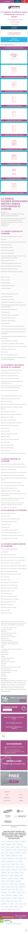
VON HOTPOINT (7, 800)
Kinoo (12, 901)
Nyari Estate (3, 909)
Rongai (12, 886)
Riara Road (17, 872)
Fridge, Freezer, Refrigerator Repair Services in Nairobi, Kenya (21, 917)
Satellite (24, 869)
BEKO (7, 794)
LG (21, 791)
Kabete (12, 903)
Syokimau (16, 878)
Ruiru (7, 852)
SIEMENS (21, 800)
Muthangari (9, 844)
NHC (13, 889)
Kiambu (2, 847)
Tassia (8, 881)
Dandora (22, 864)
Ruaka (25, 903)
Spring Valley (3, 903)
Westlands (3, 898)
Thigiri (11, 906)
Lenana (16, 858)
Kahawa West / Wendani (22, 849)
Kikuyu (18, 909)
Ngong (20, 858)
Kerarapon (3, 864)
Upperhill (24, 852)
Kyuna (16, 901)
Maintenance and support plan (14, 762)
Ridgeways (24, 841)
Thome (2, 849)
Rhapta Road (9, 898)
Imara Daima (10, 878)
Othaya (23, 892)
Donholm (8, 869)
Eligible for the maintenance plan (14, 56)
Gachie (12, 872)
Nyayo (21, 889)
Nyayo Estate (3, 878)
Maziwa (13, 844)
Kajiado (12, 847)
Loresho (16, 903)
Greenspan (11, 875)
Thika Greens (17, 841)
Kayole (17, 864)
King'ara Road (8, 895)
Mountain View (14, 869)
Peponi (21, 903)
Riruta (22, 872)
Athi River (22, 878)
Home (2, 44)
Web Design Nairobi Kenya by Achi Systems (14, 923)
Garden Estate (18, 852)
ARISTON (21, 797)
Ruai (8, 872)
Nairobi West (18, 881)
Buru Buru (12, 881)
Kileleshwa (14, 892)
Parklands (16, 906)
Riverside (3, 901)
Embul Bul (8, 855)
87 (8, 903)
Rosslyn (20, 906)
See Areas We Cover (7, 709)
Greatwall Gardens (9, 841)
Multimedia (3, 889)
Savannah (3, 869)
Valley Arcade (3, 858)
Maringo (13, 864)
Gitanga (2, 895)
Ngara (25, 847)
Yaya (16, 861)
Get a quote (23, 700)
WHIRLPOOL (7, 797)
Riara (9, 892)
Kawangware (3, 872)
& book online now (14, 28)
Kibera (21, 855)
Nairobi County (20, 844)
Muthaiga (9, 909)
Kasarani (2, 852)
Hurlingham (15, 895)
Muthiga (8, 901)
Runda (14, 909)
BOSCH (21, 794)
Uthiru (20, 869)
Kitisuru (6, 906)
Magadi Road (21, 886)
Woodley (20, 861)
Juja (21, 847)
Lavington (21, 895)
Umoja (21, 875)
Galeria (17, 889)
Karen (25, 858)
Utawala (8, 864)
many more (14, 826)
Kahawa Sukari (8, 849)
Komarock (3, 861)
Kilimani (19, 892)
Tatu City (3, 841)
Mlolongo (16, 875)
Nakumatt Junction (10, 861)
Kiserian (2, 855)
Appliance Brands (8, 44)
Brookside (15, 898)
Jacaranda (17, 847)
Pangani (14, 849)
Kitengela (3, 881)
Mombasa (3, 844)
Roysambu (12, 852)
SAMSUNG (7, 791)
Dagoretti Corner (15, 855)
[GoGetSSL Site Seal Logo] (6, 921)
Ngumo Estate (10, 858)
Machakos (8, 847)
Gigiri (2, 906)
